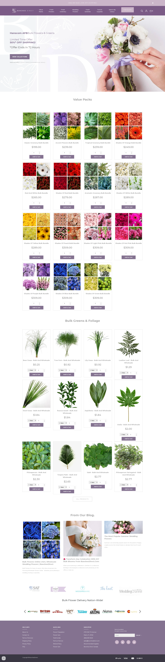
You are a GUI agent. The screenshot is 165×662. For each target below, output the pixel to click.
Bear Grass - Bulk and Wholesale (36, 360)
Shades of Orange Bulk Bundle (128, 143)
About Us (25, 632)
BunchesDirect (33, 657)
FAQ (23, 646)
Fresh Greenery (63, 10)
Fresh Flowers (51, 10)
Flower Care (56, 635)
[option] (82, 53)
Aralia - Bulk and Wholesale (128, 425)
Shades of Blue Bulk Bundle (67, 294)
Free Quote (127, 10)
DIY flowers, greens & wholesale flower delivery (27, 62)
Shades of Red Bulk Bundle (67, 193)
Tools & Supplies (100, 10)
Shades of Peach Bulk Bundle (67, 243)
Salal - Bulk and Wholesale (98, 472)
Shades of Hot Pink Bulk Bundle (128, 243)
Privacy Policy (26, 644)
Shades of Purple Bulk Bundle (36, 294)
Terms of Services (27, 638)
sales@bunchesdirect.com (92, 641)
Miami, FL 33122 (88, 635)
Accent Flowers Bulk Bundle (67, 143)
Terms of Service (58, 641)
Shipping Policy (27, 641)
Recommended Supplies (91, 644)
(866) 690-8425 (88, 638)
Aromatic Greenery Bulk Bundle (98, 193)
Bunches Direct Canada (91, 646)
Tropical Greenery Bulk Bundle (97, 143)
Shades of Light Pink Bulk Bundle (98, 243)
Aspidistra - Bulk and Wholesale (98, 411)
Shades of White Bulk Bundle (128, 193)
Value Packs (41, 10)
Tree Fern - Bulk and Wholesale (67, 360)
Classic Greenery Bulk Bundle (36, 143)
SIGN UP (138, 635)
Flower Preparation (58, 632)
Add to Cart (36, 157)
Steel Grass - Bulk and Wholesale (36, 411)
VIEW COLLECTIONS (19, 57)
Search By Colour (112, 10)
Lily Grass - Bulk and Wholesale (98, 360)
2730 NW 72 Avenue (90, 632)
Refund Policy (57, 644)
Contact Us (25, 635)
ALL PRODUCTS (82, 499)
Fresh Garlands (88, 10)
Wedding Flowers (75, 10)
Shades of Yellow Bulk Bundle (36, 243)
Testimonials (56, 638)
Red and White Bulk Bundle (36, 193)
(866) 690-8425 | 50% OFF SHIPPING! (82, 3)
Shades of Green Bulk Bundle (98, 294)
